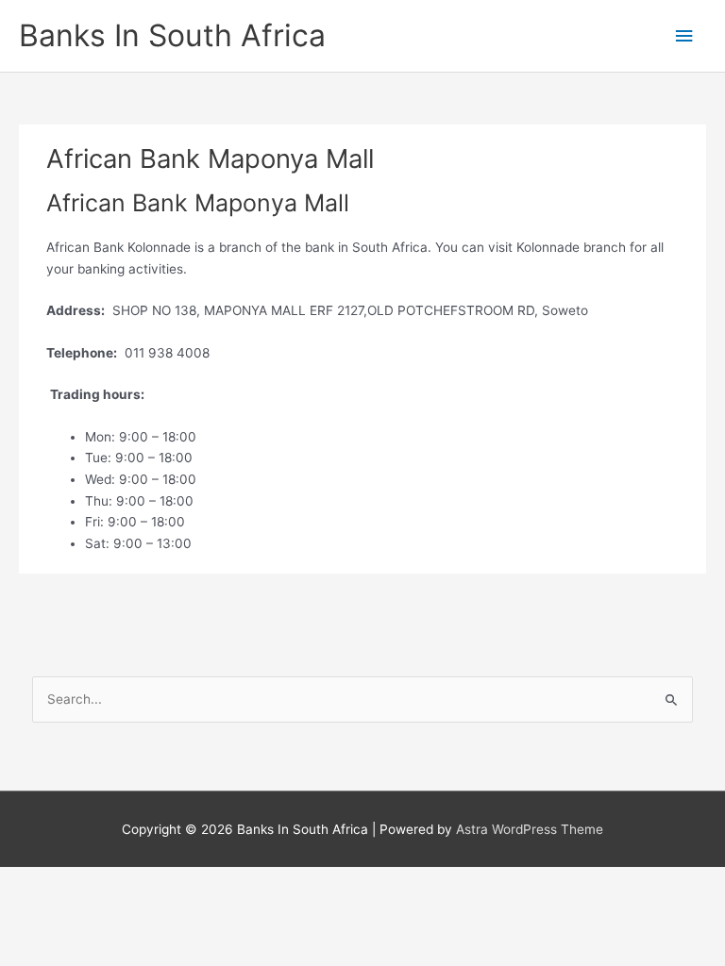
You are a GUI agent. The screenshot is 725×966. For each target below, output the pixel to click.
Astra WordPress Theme (529, 829)
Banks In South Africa (172, 35)
